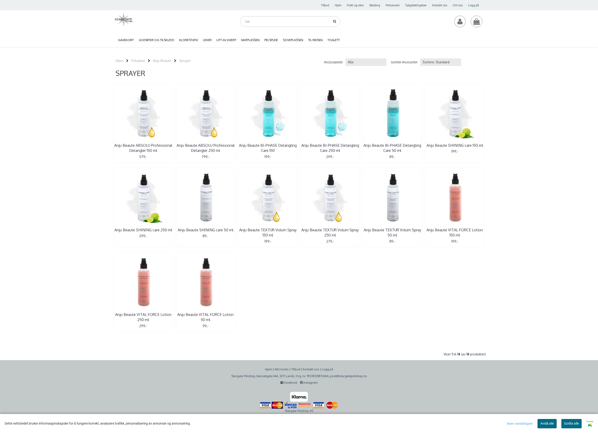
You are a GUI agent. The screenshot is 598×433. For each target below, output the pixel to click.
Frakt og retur (355, 5)
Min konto (282, 369)
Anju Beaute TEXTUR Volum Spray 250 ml (330, 232)
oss (316, 369)
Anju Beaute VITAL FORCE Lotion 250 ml (143, 317)
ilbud (296, 369)
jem (269, 369)
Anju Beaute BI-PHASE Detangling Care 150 (268, 148)
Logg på (473, 5)
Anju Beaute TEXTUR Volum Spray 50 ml (392, 232)
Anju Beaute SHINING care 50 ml (205, 230)
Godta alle (571, 423)
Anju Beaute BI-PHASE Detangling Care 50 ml (392, 148)
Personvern (393, 5)
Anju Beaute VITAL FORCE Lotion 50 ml (205, 317)
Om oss (458, 5)
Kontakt (308, 369)
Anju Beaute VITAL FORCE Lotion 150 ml (455, 232)
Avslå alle (547, 423)
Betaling (375, 5)
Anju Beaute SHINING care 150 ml (455, 145)
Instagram (310, 382)
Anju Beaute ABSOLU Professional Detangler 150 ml (143, 148)
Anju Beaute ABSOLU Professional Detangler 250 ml (206, 148)
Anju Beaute (162, 61)
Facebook (291, 382)
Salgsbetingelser (416, 5)
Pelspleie (138, 61)
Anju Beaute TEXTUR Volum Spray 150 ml (268, 232)
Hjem (338, 5)
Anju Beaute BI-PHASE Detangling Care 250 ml (330, 148)
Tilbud (325, 5)
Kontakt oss (439, 5)
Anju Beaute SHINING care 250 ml (143, 230)
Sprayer (185, 61)
